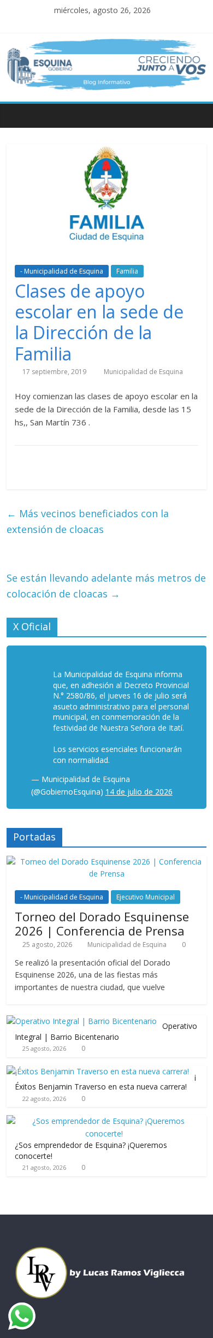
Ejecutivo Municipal (145, 897)
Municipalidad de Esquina (143, 371)
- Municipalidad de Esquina (61, 271)
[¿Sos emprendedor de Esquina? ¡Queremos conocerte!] (104, 1121)
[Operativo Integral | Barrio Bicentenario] (82, 1021)
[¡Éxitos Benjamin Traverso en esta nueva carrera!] (98, 1071)
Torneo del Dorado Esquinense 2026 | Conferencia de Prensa (102, 923)
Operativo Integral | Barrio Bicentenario (106, 1031)
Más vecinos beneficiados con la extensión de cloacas (88, 521)
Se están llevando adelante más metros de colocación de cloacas (106, 585)
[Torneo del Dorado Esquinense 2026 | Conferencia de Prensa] (107, 861)
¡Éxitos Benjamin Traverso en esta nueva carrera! (105, 1081)
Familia (127, 271)
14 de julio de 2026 (139, 791)
